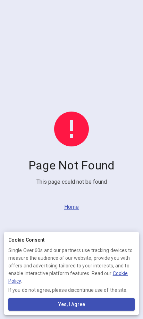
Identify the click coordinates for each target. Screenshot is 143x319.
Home (71, 207)
